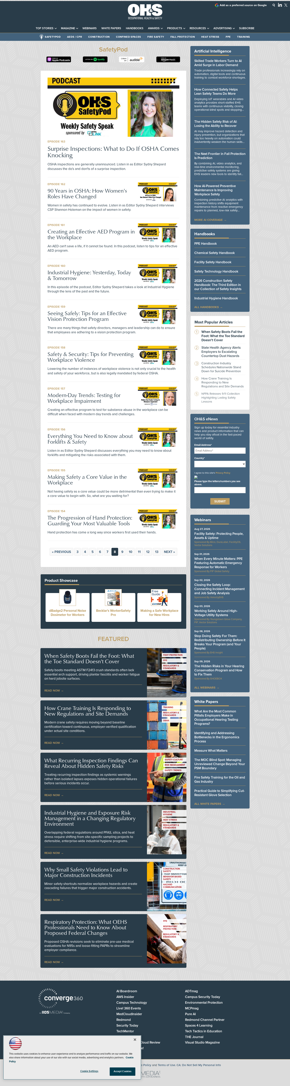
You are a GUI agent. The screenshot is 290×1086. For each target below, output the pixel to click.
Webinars (89, 28)
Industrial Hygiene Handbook (216, 298)
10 (130, 552)
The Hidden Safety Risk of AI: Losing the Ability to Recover (215, 124)
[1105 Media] (54, 1012)
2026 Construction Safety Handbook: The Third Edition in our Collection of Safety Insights (217, 285)
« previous (61, 552)
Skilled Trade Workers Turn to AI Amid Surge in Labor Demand (218, 63)
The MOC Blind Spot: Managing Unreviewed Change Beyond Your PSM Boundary (219, 764)
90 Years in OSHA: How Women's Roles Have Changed (87, 193)
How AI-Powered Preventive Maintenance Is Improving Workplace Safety (215, 190)
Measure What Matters (210, 751)
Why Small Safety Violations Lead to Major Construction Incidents (86, 872)
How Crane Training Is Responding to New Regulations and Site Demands (87, 710)
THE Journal (194, 1037)
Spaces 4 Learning (198, 1025)
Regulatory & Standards (171, 667)
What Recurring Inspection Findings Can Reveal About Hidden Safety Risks (91, 763)
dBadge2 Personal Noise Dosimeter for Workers (67, 613)
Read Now (52, 690)
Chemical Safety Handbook (214, 253)
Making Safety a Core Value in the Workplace (87, 479)
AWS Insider (125, 997)
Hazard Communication (172, 885)
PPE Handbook (205, 244)
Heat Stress (210, 36)
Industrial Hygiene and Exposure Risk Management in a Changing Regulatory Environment (90, 818)
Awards (154, 28)
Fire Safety (155, 36)
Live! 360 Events (128, 1008)
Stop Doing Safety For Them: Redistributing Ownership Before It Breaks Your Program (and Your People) (219, 642)
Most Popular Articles (214, 322)
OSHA (166, 720)
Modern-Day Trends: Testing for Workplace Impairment (84, 398)
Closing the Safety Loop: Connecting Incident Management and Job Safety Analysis (219, 589)
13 (156, 552)
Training (243, 36)
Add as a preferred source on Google (243, 5)
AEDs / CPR (74, 36)
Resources (198, 28)
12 (148, 552)
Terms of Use (166, 1065)
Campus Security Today (202, 997)
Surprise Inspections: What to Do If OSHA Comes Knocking (113, 151)
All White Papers (207, 804)
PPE (228, 36)
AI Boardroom (126, 991)
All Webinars (204, 687)
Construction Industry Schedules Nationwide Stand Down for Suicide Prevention (221, 367)
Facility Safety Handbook (212, 262)
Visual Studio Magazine (202, 1042)
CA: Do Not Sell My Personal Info (199, 1065)
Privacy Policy (223, 472)
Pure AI (190, 1014)
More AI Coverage (208, 220)
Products (174, 28)
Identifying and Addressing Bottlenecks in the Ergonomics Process (216, 737)
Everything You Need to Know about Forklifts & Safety (90, 438)
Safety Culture (174, 759)
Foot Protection (172, 655)
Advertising (222, 28)
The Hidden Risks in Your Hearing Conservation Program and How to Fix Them (219, 670)
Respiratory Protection (170, 927)
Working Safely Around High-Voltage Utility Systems (216, 613)
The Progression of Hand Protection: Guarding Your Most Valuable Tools (90, 520)
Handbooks (134, 28)
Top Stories (44, 28)
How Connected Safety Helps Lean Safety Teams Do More (216, 91)
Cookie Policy (142, 1065)
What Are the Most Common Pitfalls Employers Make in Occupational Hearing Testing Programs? (216, 717)
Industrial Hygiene (169, 813)
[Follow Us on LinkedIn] (280, 5)
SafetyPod (53, 36)
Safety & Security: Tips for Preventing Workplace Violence (91, 357)
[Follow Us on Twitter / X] (285, 5)
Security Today (127, 1025)
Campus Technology (131, 1003)
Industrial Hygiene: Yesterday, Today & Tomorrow (89, 275)
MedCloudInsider (129, 1014)
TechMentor (125, 1031)
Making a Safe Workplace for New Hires (159, 613)
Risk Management (175, 765)
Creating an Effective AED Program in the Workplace (91, 234)
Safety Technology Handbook (216, 271)
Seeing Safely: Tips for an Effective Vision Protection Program (87, 316)
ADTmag (191, 991)
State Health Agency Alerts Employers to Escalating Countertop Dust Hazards (221, 352)
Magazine (68, 28)
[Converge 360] (60, 999)
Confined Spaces (128, 36)
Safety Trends (173, 770)
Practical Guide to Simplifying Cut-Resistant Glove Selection (219, 793)
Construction (99, 36)
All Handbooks (206, 307)
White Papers (111, 28)
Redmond (123, 1020)
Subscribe (246, 28)
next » (169, 552)
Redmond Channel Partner (205, 1020)
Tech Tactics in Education (203, 1031)
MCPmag (192, 1008)
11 (139, 552)
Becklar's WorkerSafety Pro (113, 613)
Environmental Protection (204, 1003)
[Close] (135, 1039)
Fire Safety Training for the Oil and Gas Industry (219, 779)
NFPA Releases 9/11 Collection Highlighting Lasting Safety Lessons (220, 397)
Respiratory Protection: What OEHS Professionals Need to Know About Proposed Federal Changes (85, 927)
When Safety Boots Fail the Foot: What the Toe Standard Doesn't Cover (89, 658)
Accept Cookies (123, 1071)
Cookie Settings (89, 1071)
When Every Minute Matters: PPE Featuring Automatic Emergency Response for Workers (218, 563)
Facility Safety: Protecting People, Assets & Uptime (218, 536)
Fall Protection (182, 36)
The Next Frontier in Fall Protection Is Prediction (220, 156)
